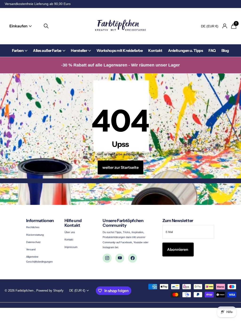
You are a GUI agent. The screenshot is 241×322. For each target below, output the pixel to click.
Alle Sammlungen (19, 53)
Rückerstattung (35, 234)
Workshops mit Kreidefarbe (119, 50)
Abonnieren (178, 249)
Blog (225, 50)
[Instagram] (107, 258)
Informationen (40, 220)
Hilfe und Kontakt (73, 223)
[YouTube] (119, 258)
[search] (46, 26)
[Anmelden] (224, 26)
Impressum (70, 247)
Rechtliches (33, 227)
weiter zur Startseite (120, 167)
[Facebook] (132, 258)
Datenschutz (33, 242)
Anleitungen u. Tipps (185, 50)
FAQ (212, 50)
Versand (31, 249)
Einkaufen (18, 26)
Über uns (69, 232)
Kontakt (155, 50)
